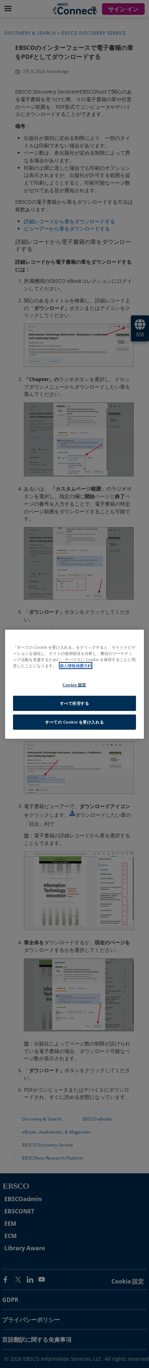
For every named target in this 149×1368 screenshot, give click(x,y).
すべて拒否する (74, 703)
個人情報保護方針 (75, 665)
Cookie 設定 (74, 684)
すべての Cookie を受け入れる (74, 722)
